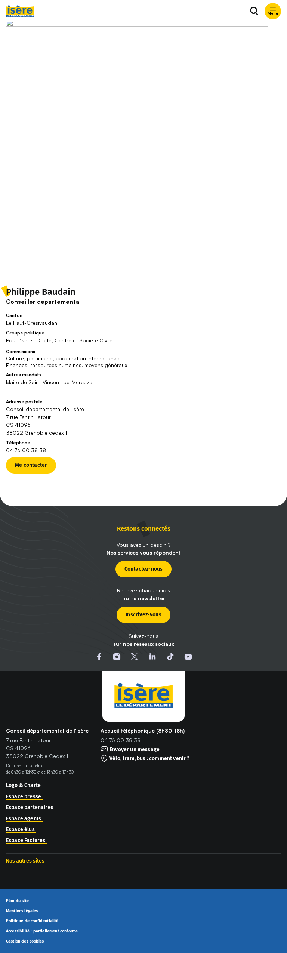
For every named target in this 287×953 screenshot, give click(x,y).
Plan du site (17, 901)
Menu (273, 13)
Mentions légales (22, 911)
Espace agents (23, 819)
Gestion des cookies (25, 941)
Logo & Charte (23, 786)
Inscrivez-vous (143, 614)
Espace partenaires (29, 808)
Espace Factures (25, 840)
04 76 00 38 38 (121, 740)
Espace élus (20, 830)
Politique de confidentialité (32, 921)
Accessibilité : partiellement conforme (42, 931)
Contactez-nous (143, 569)
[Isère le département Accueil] (20, 11)
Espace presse (23, 797)
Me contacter (31, 465)
